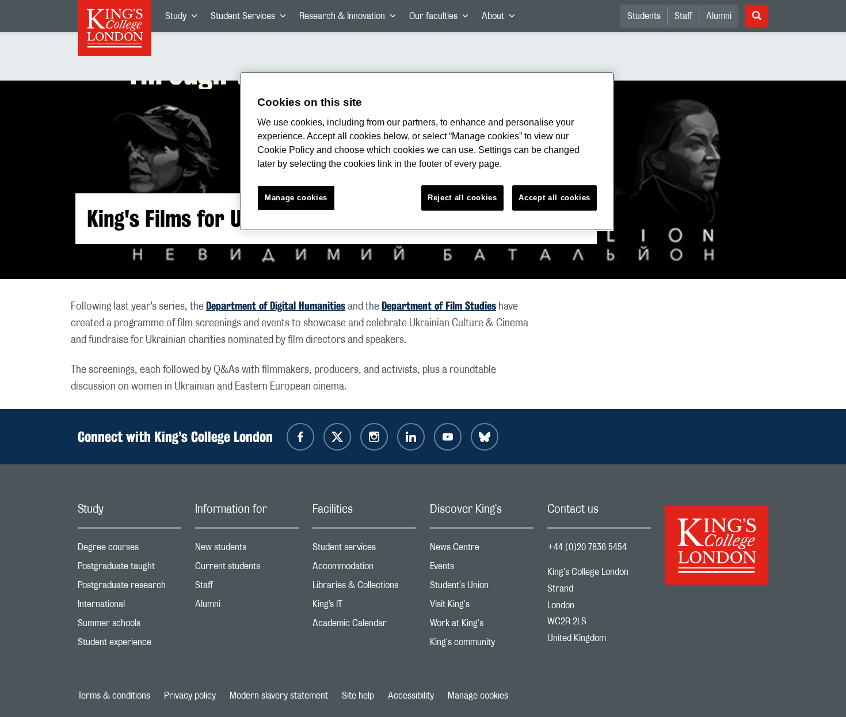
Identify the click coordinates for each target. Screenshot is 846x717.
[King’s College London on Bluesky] (484, 437)
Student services (364, 550)
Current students (247, 569)
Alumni (718, 16)
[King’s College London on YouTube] (448, 437)
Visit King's (481, 607)
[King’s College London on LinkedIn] (411, 437)
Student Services (251, 18)
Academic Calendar (364, 626)
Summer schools (129, 626)
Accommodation (364, 569)
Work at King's (481, 626)
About (501, 18)
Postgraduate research (129, 588)
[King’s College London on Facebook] (300, 437)
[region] (427, 151)
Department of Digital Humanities (275, 305)
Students (644, 16)
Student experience (129, 645)
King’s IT (364, 607)
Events (481, 569)
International (129, 607)
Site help (358, 695)
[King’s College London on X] (337, 437)
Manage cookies (478, 695)
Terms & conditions (114, 695)
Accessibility (411, 695)
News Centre (481, 550)
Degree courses (129, 550)
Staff (683, 16)
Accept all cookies (554, 197)
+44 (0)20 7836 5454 (587, 547)
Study (184, 18)
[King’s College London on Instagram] (374, 437)
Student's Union (481, 588)
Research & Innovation (350, 18)
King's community (481, 645)
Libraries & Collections (364, 588)
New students (247, 550)
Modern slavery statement (279, 695)
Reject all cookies (462, 197)
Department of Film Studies (439, 305)
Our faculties (442, 18)
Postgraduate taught (129, 569)
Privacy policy (190, 695)
